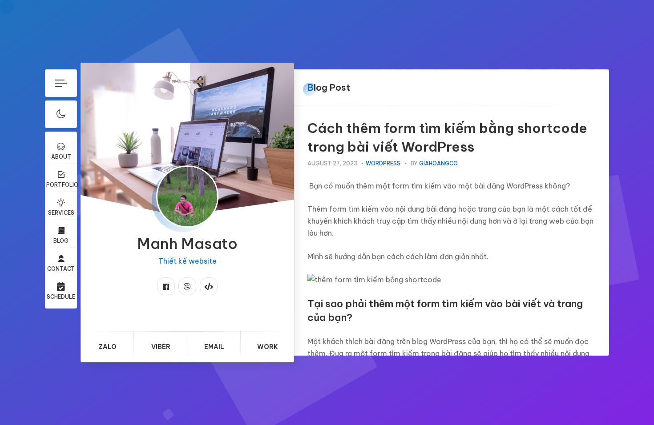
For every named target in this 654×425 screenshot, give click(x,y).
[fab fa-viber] (187, 286)
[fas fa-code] (209, 286)
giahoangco (438, 163)
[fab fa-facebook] (166, 286)
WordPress (383, 163)
